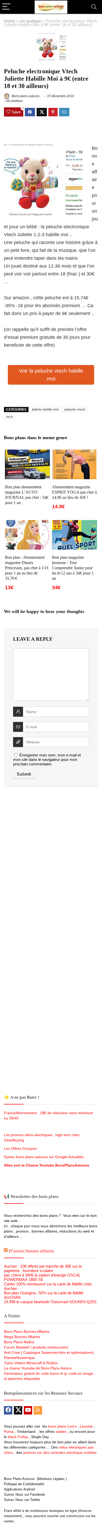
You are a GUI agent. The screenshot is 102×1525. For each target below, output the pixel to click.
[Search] (94, 7)
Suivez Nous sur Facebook (24, 1494)
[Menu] (6, 7)
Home (9, 21)
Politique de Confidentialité (24, 1484)
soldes (61, 1431)
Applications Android (19, 1489)
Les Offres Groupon (21, 1148)
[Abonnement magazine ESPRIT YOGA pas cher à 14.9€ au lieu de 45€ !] (74, 453)
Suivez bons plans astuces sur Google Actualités (44, 1157)
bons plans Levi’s (62, 1426)
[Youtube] (28, 1410)
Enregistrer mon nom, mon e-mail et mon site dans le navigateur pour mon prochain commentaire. (47, 759)
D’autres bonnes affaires (31, 1250)
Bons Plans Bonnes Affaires (26, 1331)
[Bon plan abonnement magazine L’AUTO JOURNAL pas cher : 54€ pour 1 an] (27, 453)
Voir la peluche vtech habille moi (51, 375)
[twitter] (18, 1410)
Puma (9, 1431)
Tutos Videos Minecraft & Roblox (31, 1363)
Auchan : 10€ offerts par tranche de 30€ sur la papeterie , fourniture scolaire (43, 1268)
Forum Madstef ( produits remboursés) (36, 1347)
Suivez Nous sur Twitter (22, 1500)
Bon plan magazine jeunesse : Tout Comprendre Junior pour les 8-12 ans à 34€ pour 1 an (73, 568)
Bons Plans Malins (19, 1342)
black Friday (18, 1437)
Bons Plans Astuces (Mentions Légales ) (35, 1479)
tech (9, 417)
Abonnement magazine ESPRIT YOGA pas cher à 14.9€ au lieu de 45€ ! (74, 492)
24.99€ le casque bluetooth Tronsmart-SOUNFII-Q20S (50, 1302)
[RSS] (38, 1410)
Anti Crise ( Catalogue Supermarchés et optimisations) (49, 1352)
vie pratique (30, 21)
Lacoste (86, 1426)
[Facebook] (8, 1410)
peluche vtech (74, 409)
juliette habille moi (45, 409)
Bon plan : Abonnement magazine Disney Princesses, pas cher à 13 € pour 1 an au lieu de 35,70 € (27, 568)
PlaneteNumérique (19, 1358)
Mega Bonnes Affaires (22, 1337)
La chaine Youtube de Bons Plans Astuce (38, 1368)
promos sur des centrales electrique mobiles (60, 1452)
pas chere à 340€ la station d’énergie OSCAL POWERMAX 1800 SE (42, 1277)
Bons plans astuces (25, 96)
